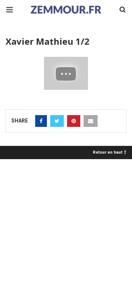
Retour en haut (107, 152)
